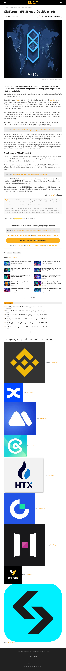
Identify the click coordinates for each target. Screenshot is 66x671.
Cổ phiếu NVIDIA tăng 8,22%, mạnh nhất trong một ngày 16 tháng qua (25, 311)
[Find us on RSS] (36, 667)
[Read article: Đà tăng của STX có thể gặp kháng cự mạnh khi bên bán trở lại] (7, 276)
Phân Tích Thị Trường (26, 651)
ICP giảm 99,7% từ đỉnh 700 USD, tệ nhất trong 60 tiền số (20, 289)
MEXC (29, 235)
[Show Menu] (5, 2)
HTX (33, 235)
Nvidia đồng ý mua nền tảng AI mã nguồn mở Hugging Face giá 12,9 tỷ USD (26, 323)
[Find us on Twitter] (26, 667)
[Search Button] (61, 2)
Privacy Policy (33, 658)
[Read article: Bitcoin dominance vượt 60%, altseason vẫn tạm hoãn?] (7, 283)
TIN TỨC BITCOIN (19, 245)
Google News (32, 656)
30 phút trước (9, 308)
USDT (18, 252)
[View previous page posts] (31, 332)
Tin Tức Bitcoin (36, 663)
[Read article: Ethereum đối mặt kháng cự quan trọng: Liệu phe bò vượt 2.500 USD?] (37, 276)
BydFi (56, 235)
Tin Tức (18, 651)
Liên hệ (48, 651)
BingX (17, 235)
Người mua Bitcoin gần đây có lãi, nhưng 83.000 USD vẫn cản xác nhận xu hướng (51, 282)
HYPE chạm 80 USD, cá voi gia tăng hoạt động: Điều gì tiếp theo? (51, 269)
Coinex (38, 235)
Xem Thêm (33, 297)
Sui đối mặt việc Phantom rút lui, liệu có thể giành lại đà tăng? (21, 262)
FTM (14, 252)
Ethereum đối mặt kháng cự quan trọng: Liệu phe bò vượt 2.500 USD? (51, 275)
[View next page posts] (34, 332)
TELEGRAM (42, 245)
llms (36, 656)
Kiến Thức (35, 651)
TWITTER (48, 245)
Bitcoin (52, 195)
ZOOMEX (11, 235)
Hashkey (50, 235)
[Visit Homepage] (33, 2)
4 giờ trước (8, 320)
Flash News (42, 651)
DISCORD (54, 245)
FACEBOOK (30, 245)
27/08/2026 (13, 265)
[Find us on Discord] (41, 667)
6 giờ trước (8, 328)
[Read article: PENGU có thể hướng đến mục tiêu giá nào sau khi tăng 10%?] (37, 290)
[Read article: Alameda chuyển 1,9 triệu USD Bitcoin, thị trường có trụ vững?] (7, 270)
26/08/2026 (43, 285)
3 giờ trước (8, 316)
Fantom (18, 100)
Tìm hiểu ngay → (54, 362)
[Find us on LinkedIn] (28, 667)
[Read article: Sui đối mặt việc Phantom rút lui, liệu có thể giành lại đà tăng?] (7, 263)
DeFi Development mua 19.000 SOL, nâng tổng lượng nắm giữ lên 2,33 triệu (26, 315)
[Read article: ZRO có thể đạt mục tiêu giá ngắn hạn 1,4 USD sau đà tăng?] (37, 263)
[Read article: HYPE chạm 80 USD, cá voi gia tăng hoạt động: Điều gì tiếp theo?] (37, 270)
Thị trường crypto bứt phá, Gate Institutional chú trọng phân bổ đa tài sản (26, 319)
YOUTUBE (36, 245)
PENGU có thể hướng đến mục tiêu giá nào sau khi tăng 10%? (51, 289)
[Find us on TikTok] (38, 667)
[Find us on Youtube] (34, 667)
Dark (9, 16)
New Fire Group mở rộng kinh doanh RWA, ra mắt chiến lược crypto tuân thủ (26, 327)
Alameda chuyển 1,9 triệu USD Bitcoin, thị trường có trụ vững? (21, 269)
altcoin (52, 100)
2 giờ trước (8, 312)
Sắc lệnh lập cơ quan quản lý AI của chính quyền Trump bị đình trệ (23, 307)
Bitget (44, 235)
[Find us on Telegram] (32, 667)
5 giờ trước (8, 324)
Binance (23, 235)
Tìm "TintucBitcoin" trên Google (50, 16)
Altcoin (10, 252)
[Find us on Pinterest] (30, 667)
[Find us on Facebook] (24, 667)
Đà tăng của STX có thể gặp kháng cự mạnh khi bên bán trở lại (20, 275)
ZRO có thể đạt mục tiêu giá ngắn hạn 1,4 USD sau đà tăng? (50, 262)
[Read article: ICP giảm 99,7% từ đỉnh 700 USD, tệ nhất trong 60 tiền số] (7, 290)
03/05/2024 (15, 16)
